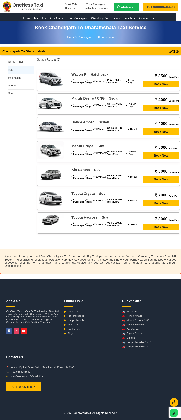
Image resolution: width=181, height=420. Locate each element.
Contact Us (146, 18)
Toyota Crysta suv (88, 194)
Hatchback (14, 77)
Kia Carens (130, 329)
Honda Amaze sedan (90, 122)
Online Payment (22, 386)
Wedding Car (99, 18)
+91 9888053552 (20, 371)
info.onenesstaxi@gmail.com (27, 376)
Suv (10, 93)
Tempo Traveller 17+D (136, 342)
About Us (40, 18)
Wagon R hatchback (89, 74)
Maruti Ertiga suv (87, 146)
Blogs (69, 333)
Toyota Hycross (133, 324)
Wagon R (129, 311)
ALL (10, 69)
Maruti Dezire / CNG (135, 320)
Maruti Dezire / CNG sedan (95, 98)
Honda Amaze (132, 315)
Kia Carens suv (85, 170)
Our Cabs (56, 18)
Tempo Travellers (123, 18)
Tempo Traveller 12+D (136, 346)
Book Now (161, 84)
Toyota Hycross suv (89, 217)
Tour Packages (77, 18)
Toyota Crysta (132, 333)
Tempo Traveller (75, 320)
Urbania (128, 337)
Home (26, 18)
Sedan (12, 85)
